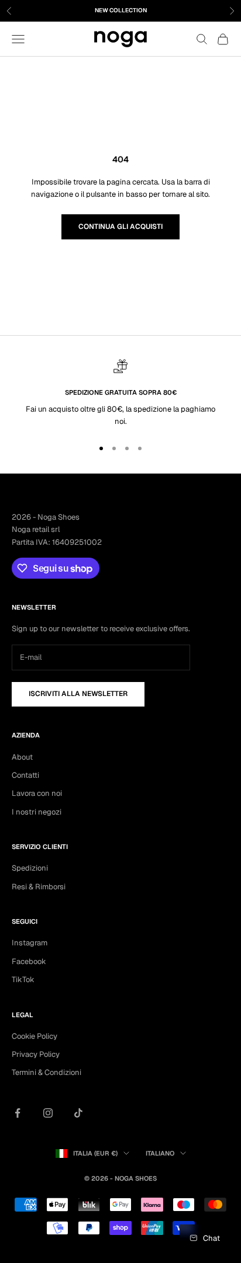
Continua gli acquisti (120, 226)
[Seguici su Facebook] (17, 1113)
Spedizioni (30, 868)
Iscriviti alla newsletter (78, 693)
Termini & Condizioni (46, 1072)
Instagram (29, 943)
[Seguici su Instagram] (48, 1113)
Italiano (160, 1153)
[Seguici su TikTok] (78, 1113)
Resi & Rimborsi (39, 887)
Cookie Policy (34, 1036)
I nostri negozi (36, 812)
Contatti (25, 775)
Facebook (29, 961)
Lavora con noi (37, 793)
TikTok (23, 979)
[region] (120, 393)
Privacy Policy (36, 1054)
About (22, 757)
